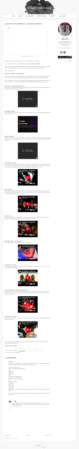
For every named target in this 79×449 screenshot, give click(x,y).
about (20, 16)
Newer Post (8, 435)
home (13, 16)
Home (28, 435)
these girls (12, 114)
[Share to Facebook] (23, 351)
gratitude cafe (29, 16)
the (39, 6)
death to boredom (41, 16)
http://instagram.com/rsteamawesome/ (61, 52)
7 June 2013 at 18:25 (17, 361)
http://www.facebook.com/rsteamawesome (64, 52)
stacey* (13, 401)
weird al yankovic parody (44, 266)
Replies (11, 399)
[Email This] (19, 351)
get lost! (52, 16)
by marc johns (31, 56)
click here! (69, 48)
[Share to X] (22, 351)
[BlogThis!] (20, 351)
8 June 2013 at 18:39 (20, 401)
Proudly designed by (37, 447)
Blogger (41, 445)
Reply (10, 396)
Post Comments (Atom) (14, 438)
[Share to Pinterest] (24, 351)
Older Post (48, 435)
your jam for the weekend (14, 352)
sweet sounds (62, 16)
